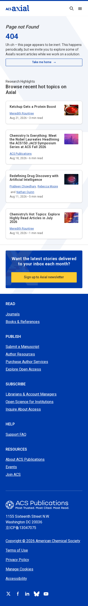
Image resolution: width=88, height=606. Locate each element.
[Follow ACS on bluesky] (36, 594)
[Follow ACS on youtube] (46, 594)
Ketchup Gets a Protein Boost (33, 107)
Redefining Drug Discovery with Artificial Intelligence (34, 178)
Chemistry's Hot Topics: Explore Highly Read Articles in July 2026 (35, 218)
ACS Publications (21, 153)
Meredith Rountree (22, 113)
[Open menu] (80, 8)
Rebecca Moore (48, 186)
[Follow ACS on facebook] (18, 594)
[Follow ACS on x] (8, 594)
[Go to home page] (44, 504)
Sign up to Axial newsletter (44, 277)
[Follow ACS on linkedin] (27, 594)
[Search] (71, 8)
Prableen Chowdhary (23, 186)
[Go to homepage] (17, 8)
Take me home (41, 62)
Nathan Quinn (25, 192)
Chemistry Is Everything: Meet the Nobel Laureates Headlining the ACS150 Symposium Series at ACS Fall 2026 (34, 141)
